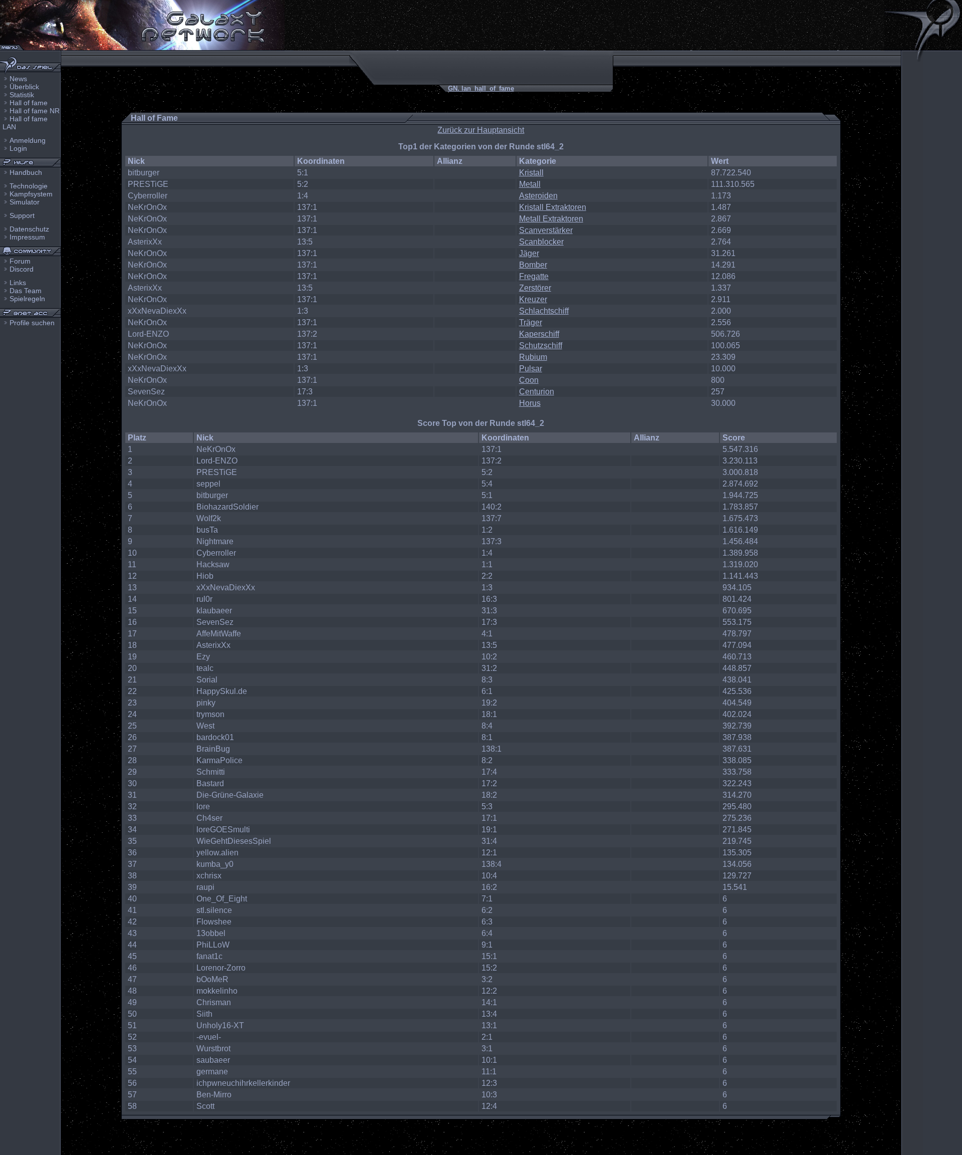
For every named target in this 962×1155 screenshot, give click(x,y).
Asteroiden (538, 195)
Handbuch (26, 172)
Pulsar (530, 368)
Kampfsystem (31, 194)
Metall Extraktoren (551, 218)
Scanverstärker (546, 230)
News (18, 79)
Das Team (26, 291)
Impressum (27, 237)
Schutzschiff (540, 345)
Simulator (25, 202)
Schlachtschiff (544, 311)
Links (18, 283)
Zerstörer (535, 288)
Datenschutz (29, 229)
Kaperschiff (539, 334)
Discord (22, 269)
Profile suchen (32, 323)
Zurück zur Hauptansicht (480, 130)
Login (18, 148)
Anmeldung (28, 140)
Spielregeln (27, 299)
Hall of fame (29, 103)
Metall (530, 184)
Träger (530, 322)
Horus (530, 403)
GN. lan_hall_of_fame (481, 88)
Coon (529, 380)
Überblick (24, 87)
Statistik (22, 95)
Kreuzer (533, 299)
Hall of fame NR (35, 111)
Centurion (536, 391)
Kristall (531, 172)
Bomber (533, 265)
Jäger (529, 253)
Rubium (533, 357)
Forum (20, 261)
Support (22, 215)
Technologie (29, 186)
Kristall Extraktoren (552, 207)
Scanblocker (541, 242)
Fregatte (534, 276)
